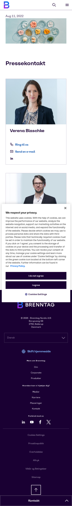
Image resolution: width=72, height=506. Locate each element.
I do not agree (36, 276)
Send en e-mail (25, 151)
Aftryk (36, 460)
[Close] (65, 208)
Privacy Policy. (17, 266)
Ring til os (21, 144)
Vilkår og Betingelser (36, 469)
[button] (67, 501)
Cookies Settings (37, 294)
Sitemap (36, 477)
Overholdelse (36, 452)
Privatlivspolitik (36, 443)
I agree (36, 285)
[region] (36, 253)
